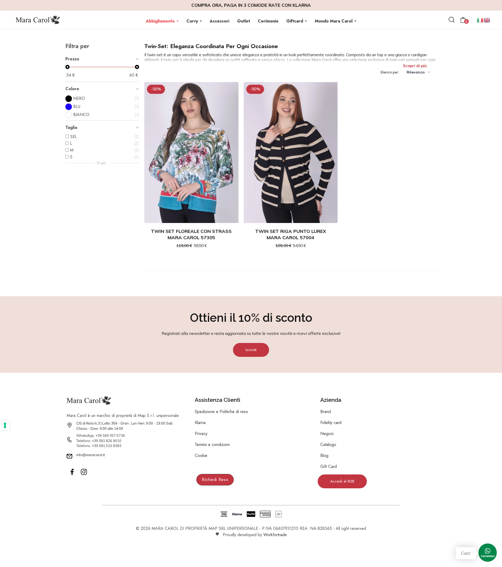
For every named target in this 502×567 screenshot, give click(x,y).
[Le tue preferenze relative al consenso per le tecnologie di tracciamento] (5, 425)
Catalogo (328, 445)
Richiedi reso (215, 480)
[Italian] (480, 19)
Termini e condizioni (212, 445)
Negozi (327, 434)
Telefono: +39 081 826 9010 (98, 441)
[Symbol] (72, 472)
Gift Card (328, 466)
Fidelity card (330, 423)
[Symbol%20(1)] (83, 472)
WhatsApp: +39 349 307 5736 (100, 435)
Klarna (200, 423)
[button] (251, 350)
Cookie (201, 456)
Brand (325, 412)
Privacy (201, 434)
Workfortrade (275, 535)
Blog (324, 456)
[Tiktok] (95, 472)
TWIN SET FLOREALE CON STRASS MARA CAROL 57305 (191, 234)
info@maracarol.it (90, 455)
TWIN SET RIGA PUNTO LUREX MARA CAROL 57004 (290, 234)
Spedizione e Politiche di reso (221, 412)
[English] (487, 19)
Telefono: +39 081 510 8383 (98, 446)
